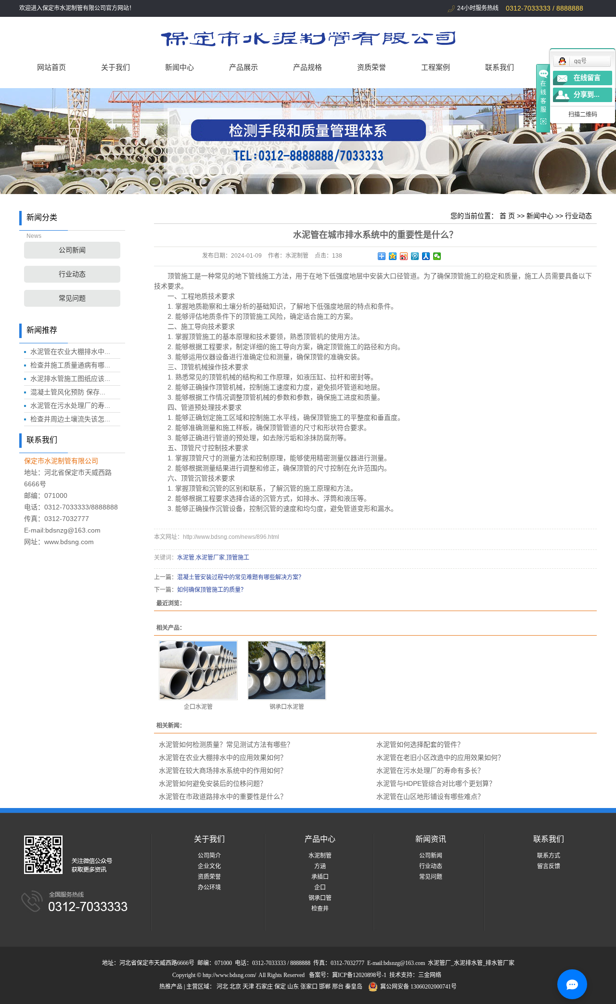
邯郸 (325, 986)
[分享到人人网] (426, 256)
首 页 (507, 216)
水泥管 (185, 557)
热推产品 (170, 986)
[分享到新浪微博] (404, 256)
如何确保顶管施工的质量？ (211, 590)
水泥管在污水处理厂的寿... (70, 405)
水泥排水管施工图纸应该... (70, 378)
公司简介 (209, 855)
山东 (293, 986)
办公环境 (209, 887)
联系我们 (499, 67)
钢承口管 (320, 898)
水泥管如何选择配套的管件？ (420, 744)
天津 (248, 986)
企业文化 (209, 866)
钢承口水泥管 (287, 707)
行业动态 (72, 274)
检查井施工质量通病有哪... (70, 365)
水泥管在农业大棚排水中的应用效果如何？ (223, 757)
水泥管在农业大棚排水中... (70, 351)
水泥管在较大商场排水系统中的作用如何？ (223, 770)
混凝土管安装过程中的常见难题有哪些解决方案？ (240, 577)
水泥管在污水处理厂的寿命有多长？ (430, 770)
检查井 (320, 908)
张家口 (309, 986)
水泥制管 (320, 855)
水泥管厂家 (210, 557)
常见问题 (72, 298)
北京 (235, 986)
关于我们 (115, 67)
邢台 (338, 986)
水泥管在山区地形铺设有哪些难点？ (430, 796)
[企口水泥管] (198, 670)
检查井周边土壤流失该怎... (70, 419)
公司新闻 (72, 250)
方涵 (320, 866)
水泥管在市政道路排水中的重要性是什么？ (223, 796)
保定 (280, 986)
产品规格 (307, 67)
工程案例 (435, 67)
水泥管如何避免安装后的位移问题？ (213, 783)
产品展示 (243, 67)
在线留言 (587, 77)
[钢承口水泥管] (286, 670)
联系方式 (548, 855)
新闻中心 (179, 67)
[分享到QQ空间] (393, 256)
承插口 (320, 877)
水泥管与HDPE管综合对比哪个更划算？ (436, 783)
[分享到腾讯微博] (415, 256)
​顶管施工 (237, 557)
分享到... (587, 94)
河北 (222, 986)
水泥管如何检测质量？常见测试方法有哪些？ (226, 744)
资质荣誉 (371, 67)
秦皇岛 (353, 986)
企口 (320, 887)
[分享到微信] (437, 256)
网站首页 (51, 67)
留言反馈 (548, 866)
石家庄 (264, 986)
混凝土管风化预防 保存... (67, 392)
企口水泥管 (198, 707)
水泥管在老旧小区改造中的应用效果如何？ (440, 757)
